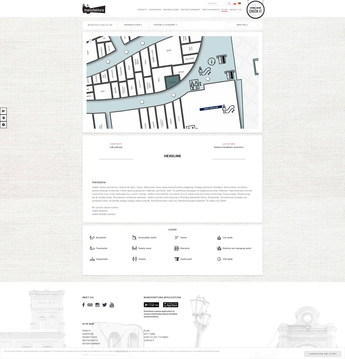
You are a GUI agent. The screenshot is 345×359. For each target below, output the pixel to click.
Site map (88, 324)
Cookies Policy (121, 351)
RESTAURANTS (90, 340)
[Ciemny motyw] (3, 118)
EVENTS (86, 331)
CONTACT (149, 340)
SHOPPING (88, 334)
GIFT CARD (149, 334)
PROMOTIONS (89, 337)
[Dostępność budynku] (3, 124)
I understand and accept (322, 354)
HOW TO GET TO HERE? (156, 337)
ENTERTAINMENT (91, 344)
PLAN (146, 331)
